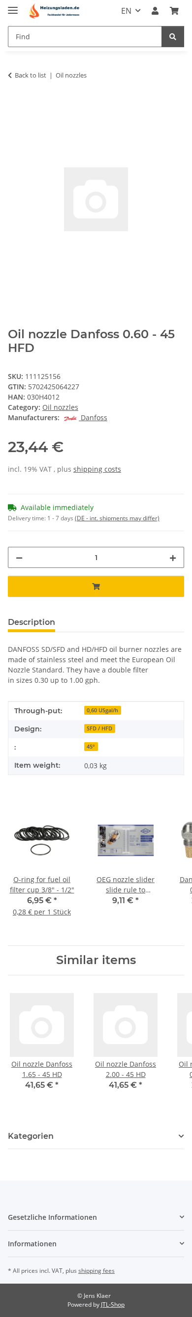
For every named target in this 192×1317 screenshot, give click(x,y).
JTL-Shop (113, 1304)
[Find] (172, 36)
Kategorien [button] (31, 1136)
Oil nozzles (60, 407)
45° (91, 746)
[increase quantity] (173, 557)
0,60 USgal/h (102, 710)
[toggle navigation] (13, 6)
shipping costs (97, 469)
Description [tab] (31, 622)
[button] (155, 11)
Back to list (30, 75)
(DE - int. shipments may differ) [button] (117, 518)
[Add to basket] (16, 106)
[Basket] (174, 11)
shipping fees (96, 1270)
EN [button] (126, 10)
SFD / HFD (99, 728)
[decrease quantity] (19, 557)
